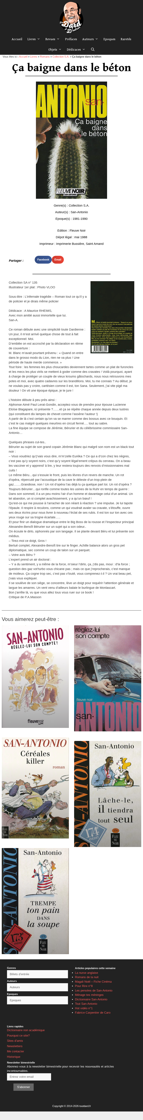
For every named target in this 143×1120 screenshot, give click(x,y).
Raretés (126, 39)
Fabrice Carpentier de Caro (92, 1012)
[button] (43, 260)
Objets (52, 49)
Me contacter (15, 1051)
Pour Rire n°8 (84, 986)
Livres (31, 39)
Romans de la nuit (87, 977)
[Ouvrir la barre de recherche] (92, 49)
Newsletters (14, 1046)
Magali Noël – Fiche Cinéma (93, 981)
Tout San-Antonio (86, 1003)
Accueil (17, 39)
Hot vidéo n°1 (84, 1008)
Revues (50, 39)
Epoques (109, 39)
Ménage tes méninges (89, 995)
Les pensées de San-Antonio (93, 990)
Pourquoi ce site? (18, 1035)
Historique (13, 1056)
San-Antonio (79, 212)
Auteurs (88, 39)
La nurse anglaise (86, 972)
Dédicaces (74, 49)
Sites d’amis (15, 1040)
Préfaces (71, 39)
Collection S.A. (60, 56)
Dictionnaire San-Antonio (91, 999)
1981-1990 (80, 218)
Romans (45, 56)
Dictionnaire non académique (26, 1030)
